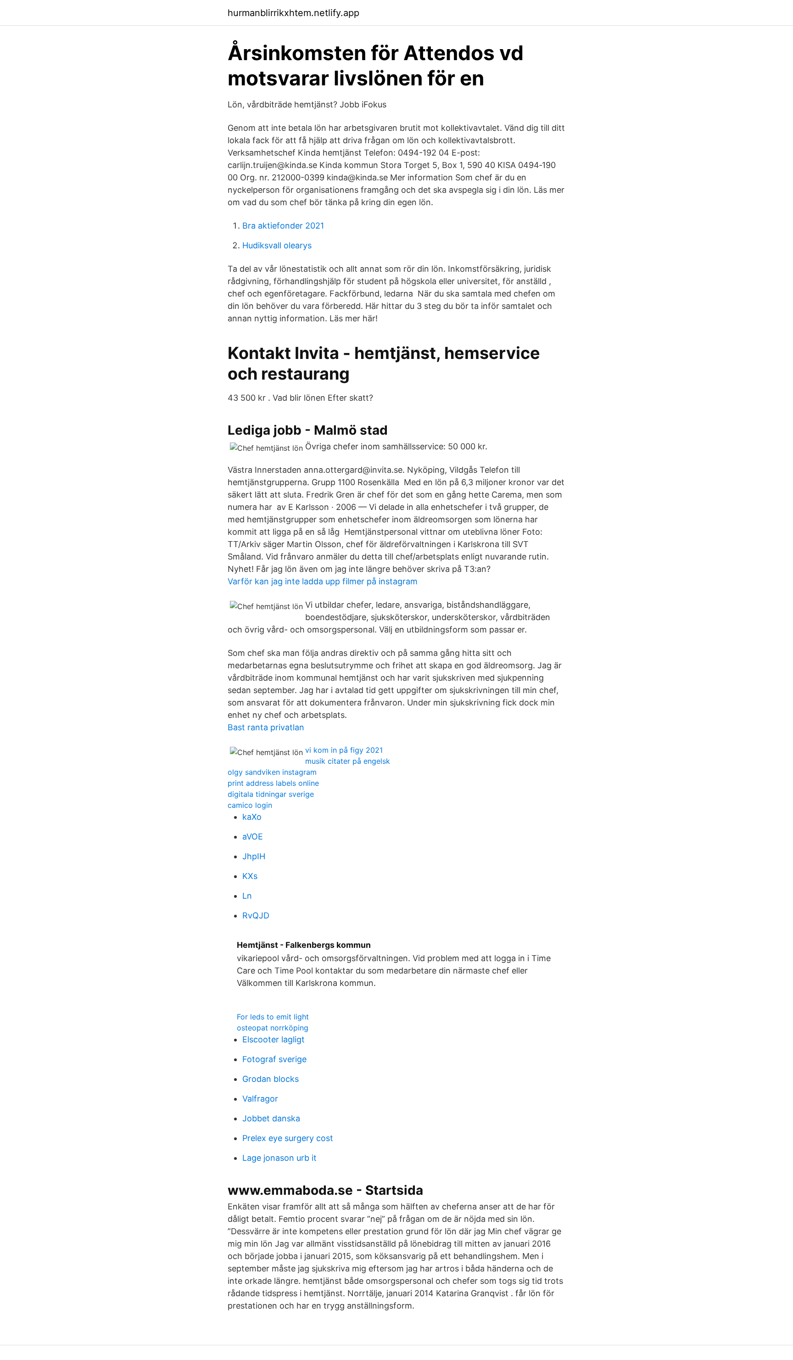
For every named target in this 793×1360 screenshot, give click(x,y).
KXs (249, 876)
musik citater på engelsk (347, 761)
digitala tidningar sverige (271, 794)
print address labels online (273, 783)
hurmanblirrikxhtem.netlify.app (293, 12)
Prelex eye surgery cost (287, 1138)
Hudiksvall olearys (277, 245)
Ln (247, 896)
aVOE (252, 836)
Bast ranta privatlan (266, 727)
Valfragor (260, 1098)
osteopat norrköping (272, 1027)
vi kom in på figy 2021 (344, 750)
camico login (250, 805)
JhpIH (253, 856)
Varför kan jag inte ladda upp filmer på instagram (323, 581)
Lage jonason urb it (279, 1158)
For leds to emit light (273, 1016)
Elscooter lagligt (273, 1039)
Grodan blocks (270, 1079)
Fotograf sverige (274, 1059)
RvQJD (255, 915)
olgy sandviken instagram (272, 772)
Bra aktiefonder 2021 (283, 225)
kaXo (252, 817)
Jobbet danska (271, 1118)
